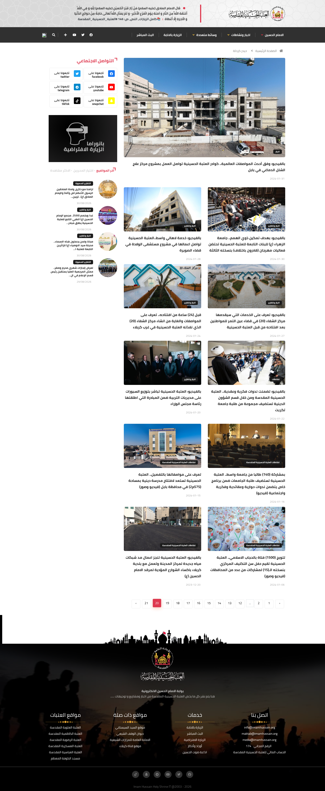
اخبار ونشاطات (240, 35)
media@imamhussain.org (259, 740)
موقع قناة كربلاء (130, 746)
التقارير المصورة (83, 183)
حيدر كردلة (240, 51)
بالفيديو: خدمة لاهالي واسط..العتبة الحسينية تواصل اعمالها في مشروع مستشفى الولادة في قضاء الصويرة (163, 244)
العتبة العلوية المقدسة (65, 727)
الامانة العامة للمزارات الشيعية (130, 740)
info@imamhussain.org (259, 727)
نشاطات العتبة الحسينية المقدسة (263, 462)
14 (219, 603)
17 (188, 603)
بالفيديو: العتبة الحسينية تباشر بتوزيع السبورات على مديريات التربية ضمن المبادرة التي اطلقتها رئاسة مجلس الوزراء (163, 397)
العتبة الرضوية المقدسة (65, 740)
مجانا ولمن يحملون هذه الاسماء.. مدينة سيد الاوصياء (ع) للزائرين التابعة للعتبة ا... (73, 245)
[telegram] (157, 774)
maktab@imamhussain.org (259, 733)
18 (178, 603)
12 (240, 603)
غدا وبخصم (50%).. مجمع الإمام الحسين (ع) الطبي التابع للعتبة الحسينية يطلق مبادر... (74, 219)
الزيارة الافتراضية (195, 740)
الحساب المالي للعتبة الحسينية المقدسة (259, 752)
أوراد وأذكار (195, 746)
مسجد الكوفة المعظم (65, 758)
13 (229, 603)
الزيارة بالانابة (173, 35)
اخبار (277, 151)
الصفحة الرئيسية (266, 51)
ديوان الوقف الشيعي (130, 733)
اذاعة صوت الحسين (195, 752)
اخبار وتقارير (274, 226)
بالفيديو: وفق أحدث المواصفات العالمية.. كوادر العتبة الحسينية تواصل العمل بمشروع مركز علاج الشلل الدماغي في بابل (209, 166)
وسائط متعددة (206, 35)
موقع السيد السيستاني (130, 727)
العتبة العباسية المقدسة (65, 752)
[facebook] (91, 35)
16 (198, 603)
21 (146, 603)
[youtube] (74, 35)
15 (209, 603)
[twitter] (83, 35)
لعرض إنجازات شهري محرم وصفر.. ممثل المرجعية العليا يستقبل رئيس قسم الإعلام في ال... (72, 271)
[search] (53, 35)
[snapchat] (146, 774)
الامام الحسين (274, 35)
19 (167, 603)
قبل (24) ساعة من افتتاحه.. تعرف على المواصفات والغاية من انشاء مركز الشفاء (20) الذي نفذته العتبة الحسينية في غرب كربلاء (165, 320)
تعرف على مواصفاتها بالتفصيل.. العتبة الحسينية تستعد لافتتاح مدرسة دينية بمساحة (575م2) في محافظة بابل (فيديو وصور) (164, 480)
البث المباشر (145, 35)
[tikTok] (135, 774)
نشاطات (276, 379)
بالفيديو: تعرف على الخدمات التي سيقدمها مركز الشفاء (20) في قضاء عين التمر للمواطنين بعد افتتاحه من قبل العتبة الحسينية (247, 320)
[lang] (44, 35)
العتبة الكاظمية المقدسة (65, 733)
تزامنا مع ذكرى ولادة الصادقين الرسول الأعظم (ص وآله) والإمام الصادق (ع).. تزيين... (74, 193)
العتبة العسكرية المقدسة (65, 746)
